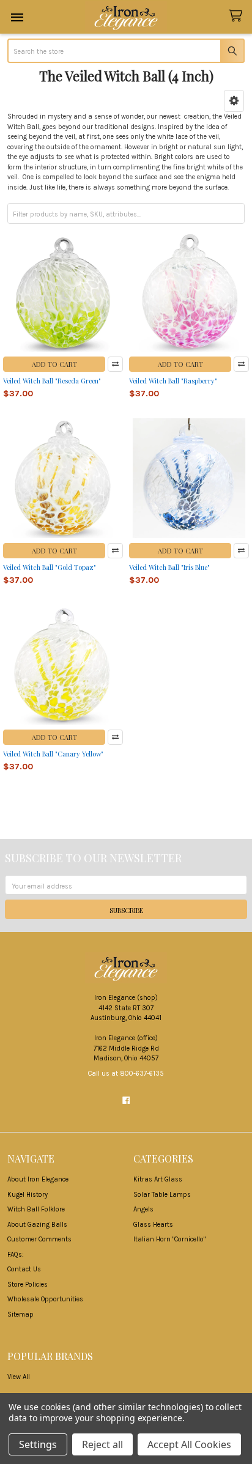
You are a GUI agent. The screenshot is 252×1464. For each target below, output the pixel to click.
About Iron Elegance (38, 1179)
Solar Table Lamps (162, 1195)
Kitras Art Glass (157, 1179)
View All (18, 1377)
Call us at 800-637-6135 (126, 1074)
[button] (234, 101)
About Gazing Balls (37, 1225)
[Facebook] (126, 1100)
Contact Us (24, 1269)
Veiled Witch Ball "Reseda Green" (52, 380)
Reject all (102, 1444)
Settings (38, 1444)
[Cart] (237, 16)
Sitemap (20, 1314)
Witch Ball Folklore (36, 1209)
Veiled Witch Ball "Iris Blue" (169, 567)
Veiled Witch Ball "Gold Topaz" (49, 567)
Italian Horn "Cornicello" (169, 1239)
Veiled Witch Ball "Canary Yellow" (53, 753)
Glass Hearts (153, 1225)
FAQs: (15, 1255)
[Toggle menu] (17, 17)
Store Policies (27, 1284)
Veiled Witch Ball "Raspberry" (173, 380)
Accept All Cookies (189, 1444)
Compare (115, 364)
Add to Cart (54, 364)
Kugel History (27, 1195)
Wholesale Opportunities (45, 1299)
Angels (143, 1209)
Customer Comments (39, 1239)
